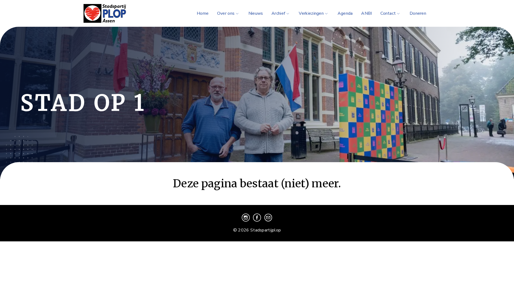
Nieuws (255, 13)
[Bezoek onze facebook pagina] (257, 220)
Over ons (226, 13)
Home (203, 13)
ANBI (366, 13)
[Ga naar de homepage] (112, 13)
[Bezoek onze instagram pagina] (246, 220)
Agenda (345, 13)
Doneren (418, 13)
